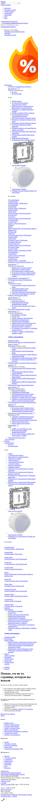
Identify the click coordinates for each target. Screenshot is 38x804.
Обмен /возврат (9, 11)
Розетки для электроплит (12, 735)
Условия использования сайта (13, 749)
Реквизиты (7, 764)
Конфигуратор (20, 31)
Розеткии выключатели (9, 442)
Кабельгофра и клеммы (9, 654)
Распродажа (8, 660)
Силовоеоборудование (8, 608)
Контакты (7, 8)
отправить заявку (13, 340)
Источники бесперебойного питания (16, 731)
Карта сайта (8, 747)
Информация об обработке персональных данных (16, 794)
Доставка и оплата (10, 10)
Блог (5, 16)
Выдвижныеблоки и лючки (9, 639)
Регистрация (13, 21)
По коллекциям (16, 94)
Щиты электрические (11, 730)
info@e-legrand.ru (6, 789)
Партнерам (7, 15)
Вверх (3, 715)
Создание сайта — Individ (9, 796)
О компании (8, 13)
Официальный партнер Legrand (11, 773)
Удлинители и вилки (11, 733)
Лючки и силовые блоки (12, 728)
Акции (6, 742)
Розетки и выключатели (11, 724)
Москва (3, 1)
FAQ (5, 18)
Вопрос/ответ (8, 761)
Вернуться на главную (8, 714)
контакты (30, 709)
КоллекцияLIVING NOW (9, 658)
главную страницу (18, 709)
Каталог (7, 756)
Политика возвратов (10, 745)
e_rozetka (3, 783)
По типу (14, 92)
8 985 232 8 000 (5, 5)
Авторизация (5, 21)
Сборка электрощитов (15, 337)
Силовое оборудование (11, 726)
